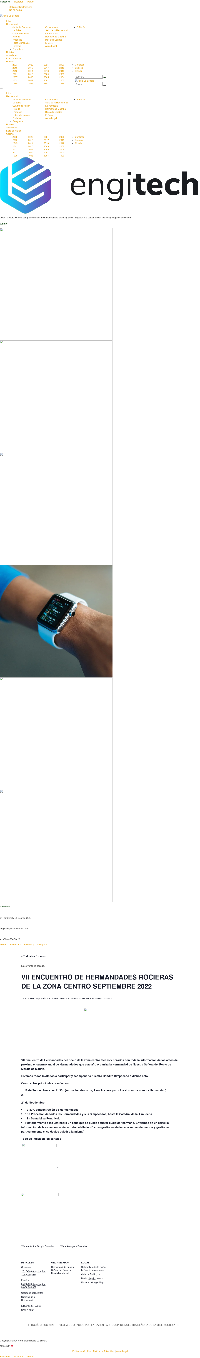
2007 (15, 77)
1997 (46, 83)
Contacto (79, 64)
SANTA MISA (27, 1309)
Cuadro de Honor (21, 33)
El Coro (49, 42)
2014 (30, 70)
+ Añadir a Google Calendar (40, 1246)
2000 (61, 80)
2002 (30, 80)
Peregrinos (17, 49)
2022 (30, 64)
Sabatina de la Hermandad (28, 1298)
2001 (46, 80)
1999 (15, 83)
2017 (46, 67)
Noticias (10, 52)
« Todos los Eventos (33, 956)
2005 (46, 77)
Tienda (78, 70)
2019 (15, 67)
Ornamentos (51, 27)
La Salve (16, 30)
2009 (46, 74)
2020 (61, 64)
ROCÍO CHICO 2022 (42, 1325)
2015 (15, 70)
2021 (46, 64)
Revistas (16, 45)
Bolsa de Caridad (53, 39)
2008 (61, 74)
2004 (61, 77)
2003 (15, 80)
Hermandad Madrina (55, 36)
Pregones (17, 39)
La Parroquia (51, 33)
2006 (30, 77)
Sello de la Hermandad (56, 30)
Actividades (12, 55)
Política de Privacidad (103, 1351)
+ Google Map (96, 1282)
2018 (30, 67)
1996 (61, 83)
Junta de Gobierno (21, 27)
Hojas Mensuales (21, 42)
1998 (30, 83)
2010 (30, 74)
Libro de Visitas (13, 58)
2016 (61, 67)
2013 (46, 70)
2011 (15, 74)
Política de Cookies (81, 1351)
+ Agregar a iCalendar (76, 1246)
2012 (61, 70)
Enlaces (79, 67)
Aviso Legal (51, 45)
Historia (16, 36)
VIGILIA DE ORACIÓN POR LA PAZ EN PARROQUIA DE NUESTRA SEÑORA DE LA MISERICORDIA (117, 1325)
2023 (15, 64)
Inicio (8, 20)
